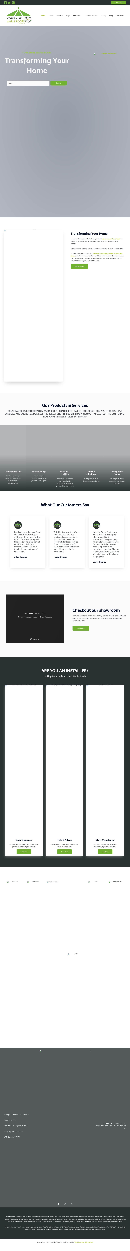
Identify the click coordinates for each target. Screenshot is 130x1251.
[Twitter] (9, 2)
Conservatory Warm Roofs (111, 239)
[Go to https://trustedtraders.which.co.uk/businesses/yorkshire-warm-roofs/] (55, 957)
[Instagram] (13, 2)
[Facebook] (5, 2)
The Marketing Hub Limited (83, 1242)
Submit (58, 83)
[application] (81, 15)
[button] (118, 2)
